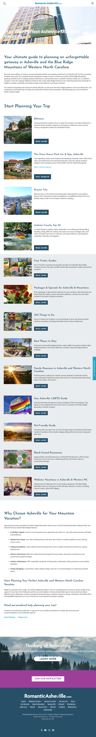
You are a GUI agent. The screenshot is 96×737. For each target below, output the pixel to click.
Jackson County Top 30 (47, 225)
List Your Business (94, 368)
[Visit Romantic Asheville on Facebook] (41, 730)
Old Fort (53, 707)
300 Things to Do (44, 315)
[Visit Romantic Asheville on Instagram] (49, 730)
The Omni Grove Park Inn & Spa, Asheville (58, 154)
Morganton (71, 704)
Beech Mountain (38, 704)
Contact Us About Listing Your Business (60, 714)
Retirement (72, 707)
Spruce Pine (42, 707)
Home (23, 701)
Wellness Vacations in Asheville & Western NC (61, 480)
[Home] (48, 3)
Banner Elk (51, 704)
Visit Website (43, 177)
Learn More (51, 659)
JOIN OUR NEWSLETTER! (48, 679)
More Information (42, 167)
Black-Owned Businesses (48, 453)
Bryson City (40, 190)
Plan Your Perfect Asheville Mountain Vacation (42, 34)
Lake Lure (23, 707)
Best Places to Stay (45, 341)
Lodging (62, 707)
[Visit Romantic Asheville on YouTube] (45, 730)
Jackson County (50, 701)
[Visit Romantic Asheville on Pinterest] (53, 730)
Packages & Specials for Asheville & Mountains (61, 288)
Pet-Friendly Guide (45, 425)
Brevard (61, 704)
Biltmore (39, 119)
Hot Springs (25, 704)
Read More (41, 142)
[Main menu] (92, 3)
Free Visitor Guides (45, 261)
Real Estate (48, 710)
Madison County (35, 701)
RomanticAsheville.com (30, 714)
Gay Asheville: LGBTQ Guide (50, 398)
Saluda (32, 707)
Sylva (73, 701)
